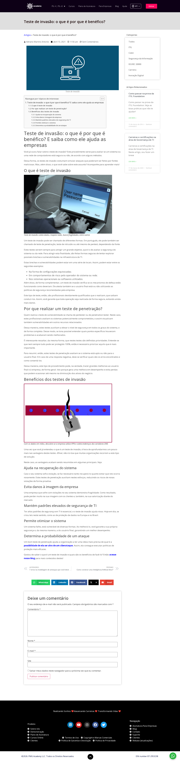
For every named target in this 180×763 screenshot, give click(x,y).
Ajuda (124, 6)
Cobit (131, 53)
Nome (31, 641)
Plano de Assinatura (86, 6)
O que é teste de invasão (41, 105)
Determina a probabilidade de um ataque (51, 125)
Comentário (34, 609)
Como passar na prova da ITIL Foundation (141, 95)
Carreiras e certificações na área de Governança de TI (142, 138)
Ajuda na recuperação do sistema (48, 114)
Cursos (72, 6)
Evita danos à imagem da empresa (48, 117)
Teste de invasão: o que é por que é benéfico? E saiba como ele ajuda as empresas (65, 102)
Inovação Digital (136, 75)
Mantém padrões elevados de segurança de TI (53, 120)
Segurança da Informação (141, 58)
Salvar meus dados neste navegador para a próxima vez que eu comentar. (65, 671)
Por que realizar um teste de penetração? (49, 108)
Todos (132, 41)
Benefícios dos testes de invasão (45, 111)
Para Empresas (105, 6)
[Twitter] (104, 725)
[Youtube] (79, 725)
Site (29, 661)
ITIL (130, 47)
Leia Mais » (132, 118)
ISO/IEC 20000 (135, 64)
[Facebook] (95, 725)
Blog (117, 6)
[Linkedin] (70, 725)
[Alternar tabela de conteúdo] (101, 99)
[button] (40, 582)
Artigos (27, 35)
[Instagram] (87, 725)
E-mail (32, 651)
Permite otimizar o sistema (46, 123)
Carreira (132, 69)
